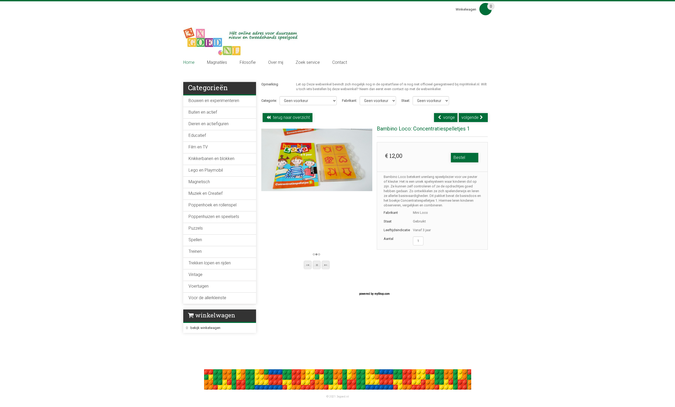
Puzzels (196, 228)
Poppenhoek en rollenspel (213, 204)
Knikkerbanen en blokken (211, 158)
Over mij (275, 62)
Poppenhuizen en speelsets (214, 216)
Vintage (195, 274)
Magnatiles (217, 62)
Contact (339, 62)
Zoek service (308, 62)
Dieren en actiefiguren (209, 123)
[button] (308, 265)
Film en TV (198, 146)
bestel (459, 157)
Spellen (195, 239)
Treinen (195, 251)
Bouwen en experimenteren (214, 100)
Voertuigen (199, 286)
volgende (470, 117)
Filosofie (248, 62)
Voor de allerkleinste (207, 297)
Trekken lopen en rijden (210, 262)
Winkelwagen (466, 9)
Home (189, 62)
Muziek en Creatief (206, 193)
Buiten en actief (203, 112)
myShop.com (382, 293)
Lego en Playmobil (206, 170)
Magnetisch (199, 181)
